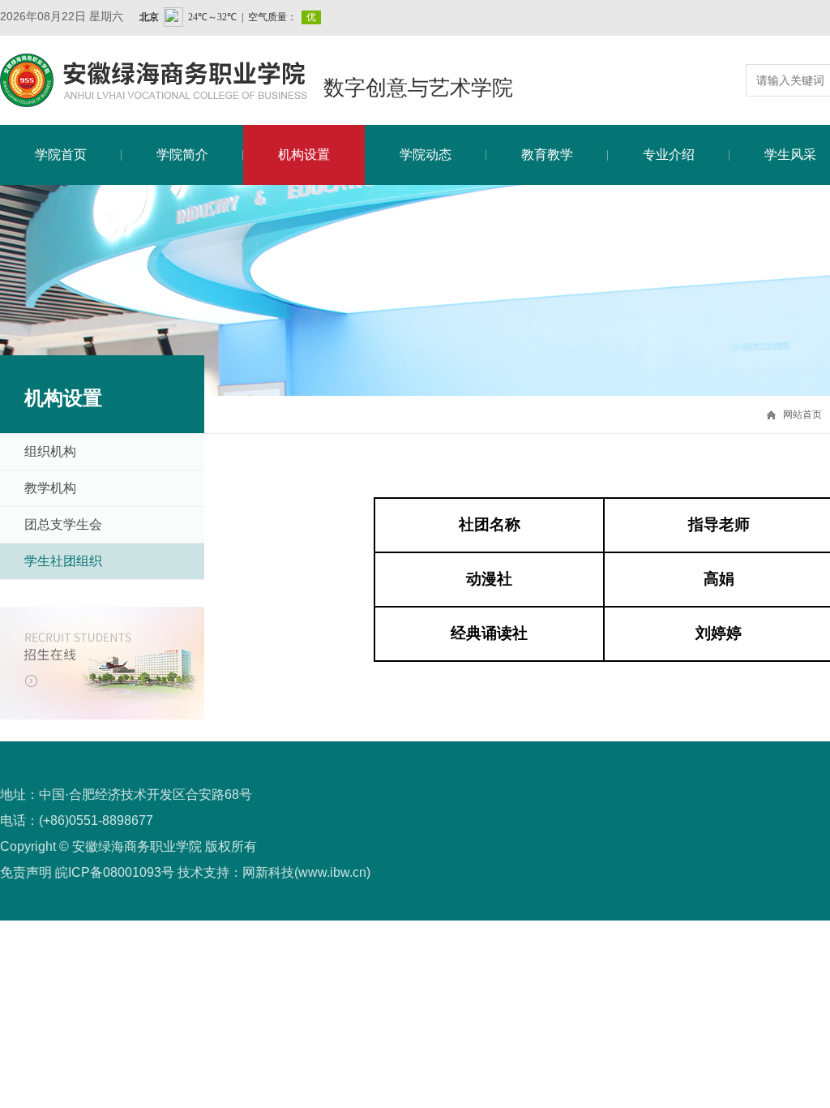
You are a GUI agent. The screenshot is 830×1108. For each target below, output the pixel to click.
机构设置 (304, 154)
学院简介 (182, 154)
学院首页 (61, 154)
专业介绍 (669, 154)
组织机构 (50, 451)
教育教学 (547, 154)
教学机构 (50, 488)
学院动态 (425, 154)
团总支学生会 (63, 524)
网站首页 (802, 414)
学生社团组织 (63, 561)
